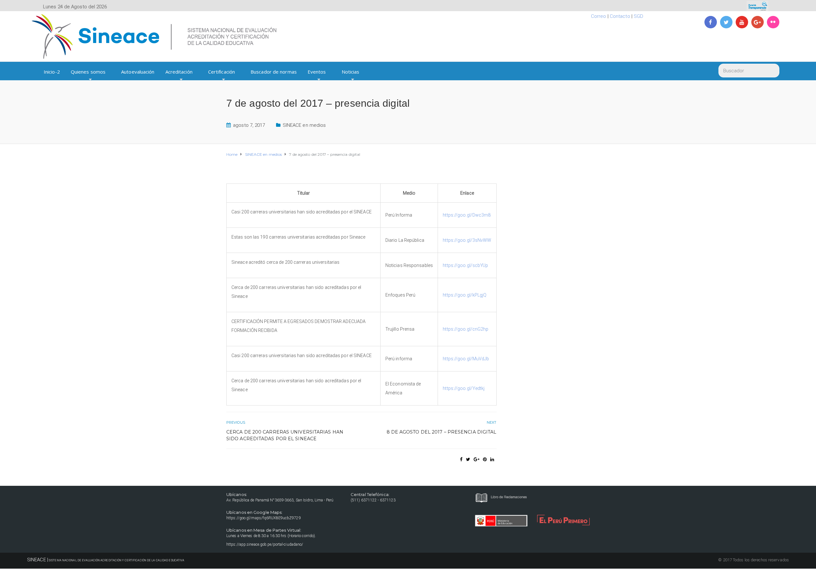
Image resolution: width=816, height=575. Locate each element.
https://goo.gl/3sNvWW (467, 240)
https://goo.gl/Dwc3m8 (467, 215)
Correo (598, 16)
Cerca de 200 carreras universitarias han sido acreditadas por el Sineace (284, 435)
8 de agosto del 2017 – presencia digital (442, 432)
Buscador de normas (274, 71)
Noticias (351, 71)
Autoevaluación (137, 71)
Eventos (317, 71)
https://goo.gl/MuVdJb (466, 358)
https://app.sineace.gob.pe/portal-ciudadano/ (264, 544)
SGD (638, 16)
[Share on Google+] (476, 459)
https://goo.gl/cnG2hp (465, 329)
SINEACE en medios (304, 125)
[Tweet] (468, 459)
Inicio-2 (52, 71)
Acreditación (179, 71)
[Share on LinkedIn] (492, 459)
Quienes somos (88, 71)
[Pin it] (485, 459)
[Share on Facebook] (461, 459)
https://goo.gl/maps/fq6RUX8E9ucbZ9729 (263, 518)
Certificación (221, 71)
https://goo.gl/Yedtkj (463, 388)
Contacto (620, 16)
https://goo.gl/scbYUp (465, 265)
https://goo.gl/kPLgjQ (464, 295)
